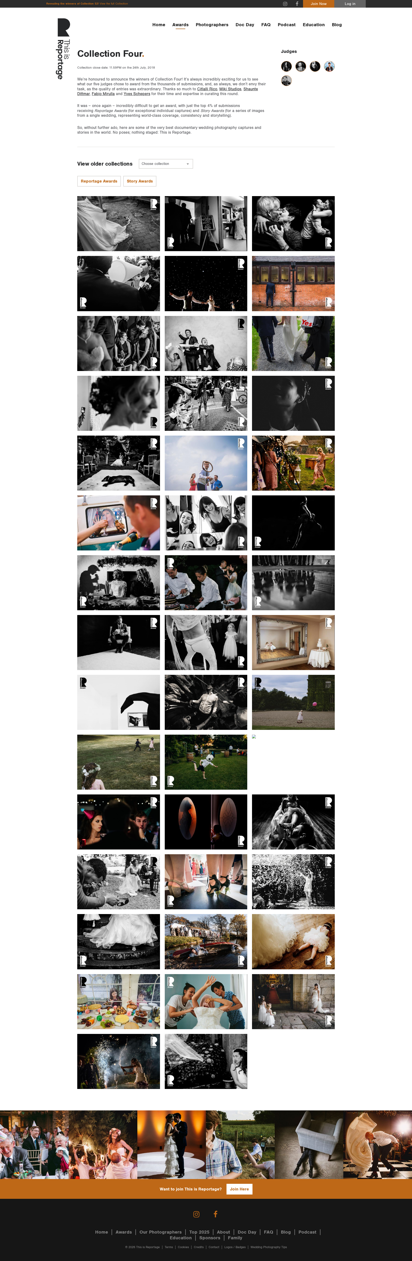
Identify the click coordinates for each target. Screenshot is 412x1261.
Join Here (239, 1189)
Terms (169, 1247)
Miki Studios (230, 89)
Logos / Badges (235, 1247)
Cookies (183, 1247)
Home (158, 25)
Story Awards (140, 181)
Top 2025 (199, 1232)
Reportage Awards (99, 181)
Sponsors (209, 1238)
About (223, 1232)
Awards (180, 25)
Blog (337, 25)
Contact (214, 1247)
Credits (199, 1247)
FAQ (266, 25)
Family (235, 1238)
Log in (350, 4)
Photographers (212, 25)
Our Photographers (160, 1232)
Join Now (319, 4)
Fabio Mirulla (103, 94)
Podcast (287, 25)
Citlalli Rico (207, 89)
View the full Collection (114, 3)
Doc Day (245, 25)
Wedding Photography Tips (269, 1247)
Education (314, 25)
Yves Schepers (137, 94)
